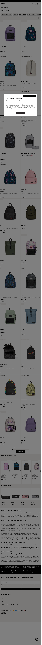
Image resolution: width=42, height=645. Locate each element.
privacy (13, 102)
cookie (18, 102)
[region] (20, 105)
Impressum (8, 109)
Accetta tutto (20, 112)
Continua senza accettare (29, 95)
